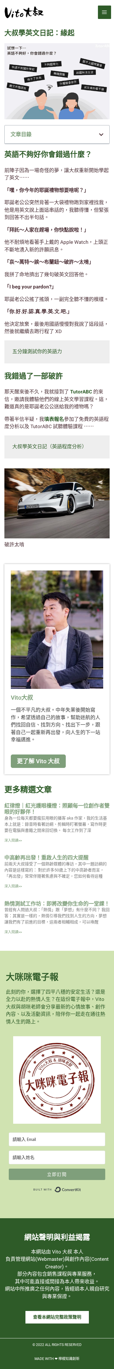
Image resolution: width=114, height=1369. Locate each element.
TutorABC (81, 392)
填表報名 (54, 419)
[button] (101, 134)
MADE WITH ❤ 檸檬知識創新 (57, 1359)
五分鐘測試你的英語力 (37, 352)
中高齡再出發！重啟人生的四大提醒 (46, 858)
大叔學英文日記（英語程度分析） (49, 447)
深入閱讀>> (13, 840)
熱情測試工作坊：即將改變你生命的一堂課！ (57, 904)
